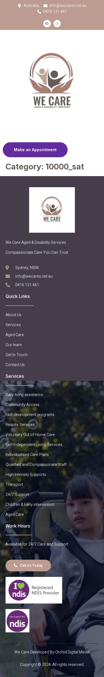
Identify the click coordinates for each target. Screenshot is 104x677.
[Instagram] (57, 23)
